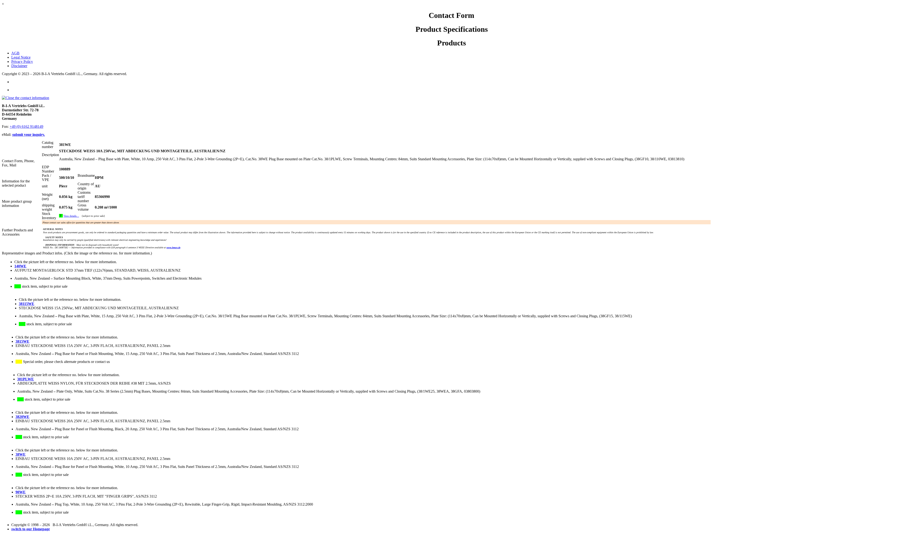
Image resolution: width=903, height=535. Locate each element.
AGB (15, 53)
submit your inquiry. (28, 135)
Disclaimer (19, 66)
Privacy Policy (22, 62)
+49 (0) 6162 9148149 (26, 127)
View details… (71, 216)
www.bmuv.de (173, 247)
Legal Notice (21, 57)
